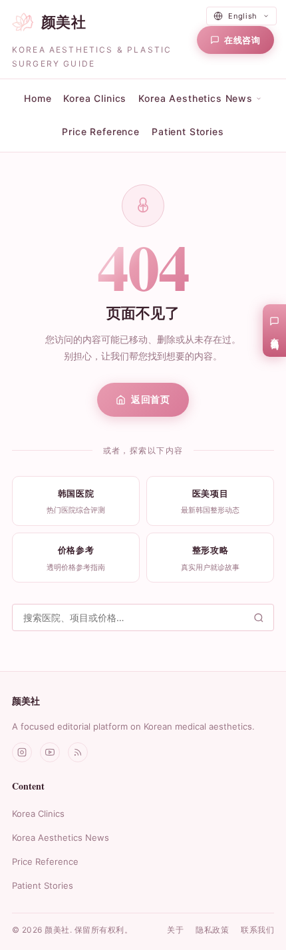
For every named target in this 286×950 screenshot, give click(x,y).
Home (37, 98)
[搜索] (258, 617)
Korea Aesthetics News (60, 837)
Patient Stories (188, 131)
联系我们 (257, 930)
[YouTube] (50, 752)
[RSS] (78, 752)
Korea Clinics (94, 98)
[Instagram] (22, 752)
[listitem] (76, 501)
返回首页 (150, 399)
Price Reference (101, 131)
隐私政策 (212, 930)
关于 (175, 930)
